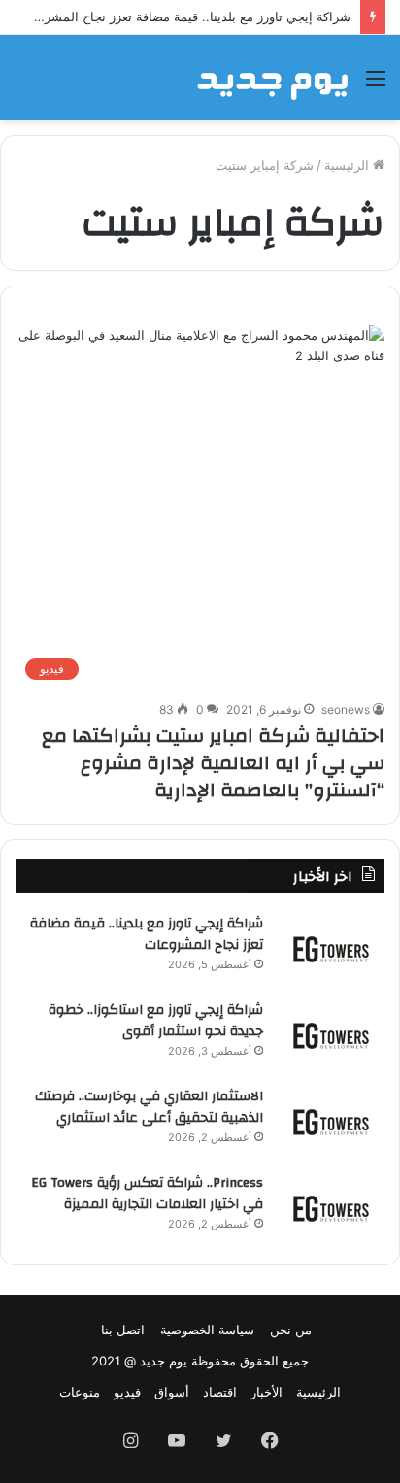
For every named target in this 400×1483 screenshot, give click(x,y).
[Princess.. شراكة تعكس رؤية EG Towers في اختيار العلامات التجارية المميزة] (331, 1208)
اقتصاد (220, 1391)
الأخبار (266, 1391)
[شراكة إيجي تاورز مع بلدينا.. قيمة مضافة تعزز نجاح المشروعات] (331, 949)
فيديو (127, 1391)
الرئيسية (348, 165)
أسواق (171, 1391)
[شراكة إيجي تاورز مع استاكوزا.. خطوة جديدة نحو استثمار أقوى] (331, 1035)
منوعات (79, 1391)
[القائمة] (375, 85)
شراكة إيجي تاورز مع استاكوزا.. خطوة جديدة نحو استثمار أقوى (156, 1020)
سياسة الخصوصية (207, 1329)
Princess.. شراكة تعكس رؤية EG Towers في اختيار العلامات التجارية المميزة (147, 1193)
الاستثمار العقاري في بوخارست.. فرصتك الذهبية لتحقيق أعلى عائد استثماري (149, 1107)
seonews (345, 709)
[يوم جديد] (273, 78)
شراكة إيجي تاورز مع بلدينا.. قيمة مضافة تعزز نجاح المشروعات (183, 16)
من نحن (291, 1329)
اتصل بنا (123, 1329)
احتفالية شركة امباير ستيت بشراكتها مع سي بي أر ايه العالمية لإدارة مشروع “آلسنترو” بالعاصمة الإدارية (213, 763)
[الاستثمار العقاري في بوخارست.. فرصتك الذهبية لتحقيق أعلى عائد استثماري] (331, 1122)
